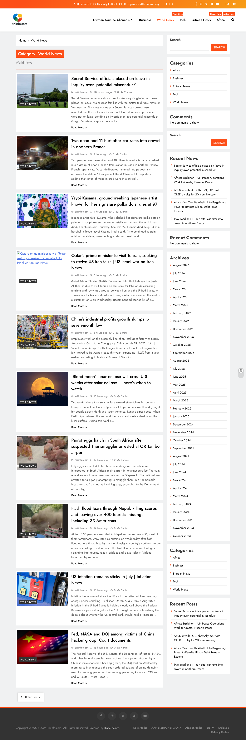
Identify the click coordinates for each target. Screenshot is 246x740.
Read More (77, 127)
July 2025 (179, 369)
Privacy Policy (220, 732)
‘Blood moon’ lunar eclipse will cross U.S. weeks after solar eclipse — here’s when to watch (111, 382)
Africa (222, 18)
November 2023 (183, 528)
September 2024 (183, 448)
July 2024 (179, 464)
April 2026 (180, 297)
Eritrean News (202, 18)
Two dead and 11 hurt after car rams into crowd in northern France (198, 221)
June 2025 (179, 377)
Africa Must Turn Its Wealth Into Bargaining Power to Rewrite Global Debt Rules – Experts (200, 206)
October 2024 (182, 440)
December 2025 (183, 329)
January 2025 (181, 416)
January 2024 (181, 512)
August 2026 (181, 265)
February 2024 (182, 504)
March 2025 (180, 400)
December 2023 (183, 520)
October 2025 (182, 345)
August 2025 (181, 361)
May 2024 (179, 480)
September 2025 (183, 353)
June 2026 (179, 281)
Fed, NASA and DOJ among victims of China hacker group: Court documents (113, 637)
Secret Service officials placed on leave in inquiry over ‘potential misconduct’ (110, 81)
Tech (183, 20)
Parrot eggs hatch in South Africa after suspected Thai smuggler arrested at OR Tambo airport (115, 446)
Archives (223, 728)
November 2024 (183, 432)
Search (175, 39)
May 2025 (179, 385)
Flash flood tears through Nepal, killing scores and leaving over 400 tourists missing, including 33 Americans (114, 514)
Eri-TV (210, 728)
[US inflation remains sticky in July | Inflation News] (42, 589)
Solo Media (140, 728)
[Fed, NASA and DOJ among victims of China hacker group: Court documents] (42, 647)
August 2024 (181, 456)
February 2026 (182, 313)
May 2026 (179, 289)
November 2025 (183, 337)
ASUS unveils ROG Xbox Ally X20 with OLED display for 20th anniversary (116, 4)
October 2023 (182, 536)
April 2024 (180, 488)
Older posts (31, 697)
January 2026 (181, 321)
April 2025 (179, 392)
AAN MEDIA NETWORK (166, 728)
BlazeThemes (111, 728)
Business (145, 20)
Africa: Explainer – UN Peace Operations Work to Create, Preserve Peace (199, 180)
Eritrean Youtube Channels (111, 20)
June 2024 (179, 472)
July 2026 (179, 273)
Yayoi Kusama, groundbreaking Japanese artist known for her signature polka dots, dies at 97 (114, 201)
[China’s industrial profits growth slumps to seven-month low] (42, 332)
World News (167, 18)
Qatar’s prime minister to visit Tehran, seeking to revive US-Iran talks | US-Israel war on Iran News (114, 261)
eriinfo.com (81, 92)
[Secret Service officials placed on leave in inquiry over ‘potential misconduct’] (42, 91)
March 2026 (180, 305)
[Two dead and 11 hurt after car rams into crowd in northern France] (42, 153)
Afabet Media (193, 728)
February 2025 (182, 408)
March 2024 (180, 496)
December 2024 (183, 424)
